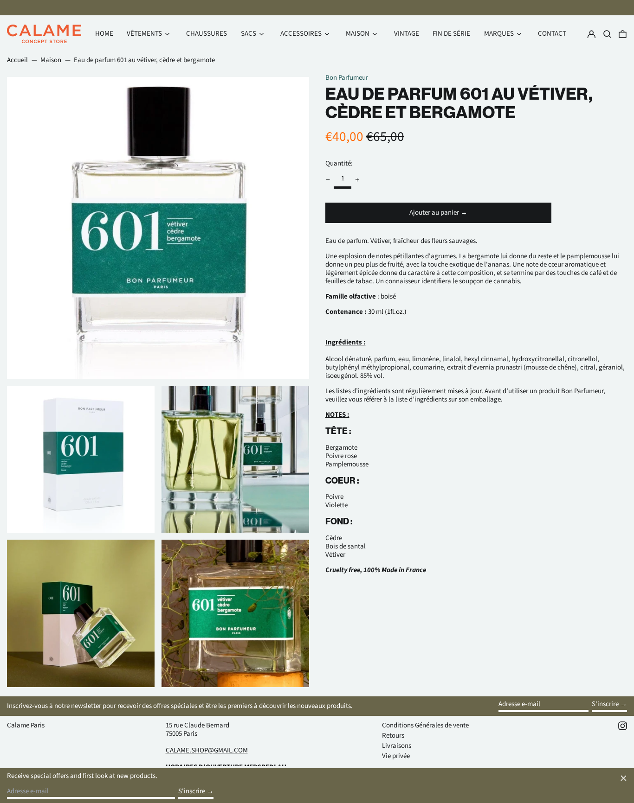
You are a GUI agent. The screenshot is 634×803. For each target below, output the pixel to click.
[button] (622, 34)
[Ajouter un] (357, 180)
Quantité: (339, 163)
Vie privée (396, 756)
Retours (393, 735)
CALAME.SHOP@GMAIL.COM (207, 750)
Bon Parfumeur (346, 78)
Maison (50, 60)
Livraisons (396, 746)
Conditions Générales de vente (425, 725)
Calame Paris (26, 725)
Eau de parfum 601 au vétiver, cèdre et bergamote (144, 60)
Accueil (17, 60)
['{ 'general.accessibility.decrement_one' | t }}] (328, 180)
